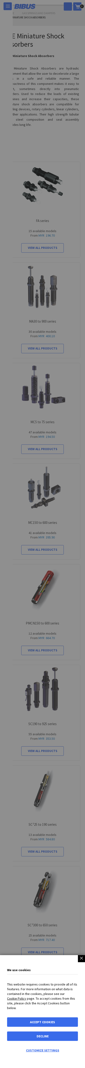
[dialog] (42, 534)
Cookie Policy (16, 998)
